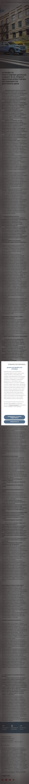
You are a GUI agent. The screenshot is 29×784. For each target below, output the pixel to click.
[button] (17, 364)
